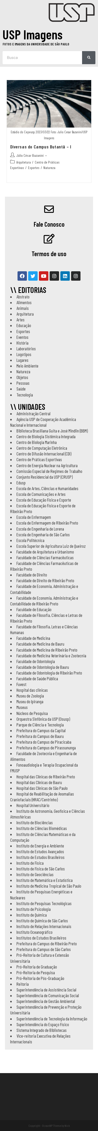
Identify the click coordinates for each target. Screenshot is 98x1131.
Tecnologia (24, 394)
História (22, 342)
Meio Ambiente (27, 365)
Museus (22, 707)
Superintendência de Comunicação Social (47, 995)
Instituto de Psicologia (33, 909)
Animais (22, 308)
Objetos (22, 377)
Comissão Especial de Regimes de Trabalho (49, 471)
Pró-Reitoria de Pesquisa (35, 972)
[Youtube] (43, 276)
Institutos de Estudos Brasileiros (41, 937)
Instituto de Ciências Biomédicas (41, 828)
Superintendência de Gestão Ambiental (45, 1001)
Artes (20, 319)
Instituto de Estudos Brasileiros (40, 857)
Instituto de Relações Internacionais (43, 926)
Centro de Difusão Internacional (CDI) (43, 453)
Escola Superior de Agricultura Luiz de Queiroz (51, 546)
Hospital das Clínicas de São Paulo (42, 788)
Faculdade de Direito (31, 574)
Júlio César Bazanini (30, 155)
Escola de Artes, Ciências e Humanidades (47, 488)
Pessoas (23, 383)
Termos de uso (49, 253)
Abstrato (23, 296)
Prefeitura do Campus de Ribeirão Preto (46, 943)
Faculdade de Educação (33, 609)
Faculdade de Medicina (33, 638)
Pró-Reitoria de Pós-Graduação (40, 978)
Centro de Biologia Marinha (36, 442)
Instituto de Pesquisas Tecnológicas (44, 903)
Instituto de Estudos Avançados (40, 851)
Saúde (21, 388)
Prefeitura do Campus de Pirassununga (46, 747)
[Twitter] (33, 276)
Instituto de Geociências (35, 874)
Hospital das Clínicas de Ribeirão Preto (45, 776)
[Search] (88, 57)
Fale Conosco (49, 224)
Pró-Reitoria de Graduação (36, 966)
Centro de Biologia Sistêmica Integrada (46, 436)
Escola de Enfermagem (33, 517)
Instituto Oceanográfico (34, 932)
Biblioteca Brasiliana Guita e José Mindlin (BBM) (52, 430)
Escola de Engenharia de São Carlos (43, 534)
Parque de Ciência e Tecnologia (40, 724)
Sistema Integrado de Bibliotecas (41, 1030)
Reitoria (22, 983)
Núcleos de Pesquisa (32, 713)
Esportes (33, 167)
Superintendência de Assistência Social (46, 989)
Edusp (21, 482)
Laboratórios (26, 348)
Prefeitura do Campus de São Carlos (43, 949)
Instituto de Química (31, 914)
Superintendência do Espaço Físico (42, 1024)
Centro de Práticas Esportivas (39, 459)
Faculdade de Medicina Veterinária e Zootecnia (51, 655)
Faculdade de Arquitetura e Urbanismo (45, 551)
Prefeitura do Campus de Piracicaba (43, 741)
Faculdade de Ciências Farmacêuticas (45, 557)
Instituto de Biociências (34, 822)
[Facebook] (22, 276)
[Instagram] (54, 276)
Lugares (22, 360)
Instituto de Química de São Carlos (42, 920)
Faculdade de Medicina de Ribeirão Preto (46, 649)
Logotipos (23, 354)
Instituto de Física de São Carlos (40, 868)
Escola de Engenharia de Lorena (40, 528)
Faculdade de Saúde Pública (37, 678)
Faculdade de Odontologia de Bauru (42, 667)
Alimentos (24, 302)
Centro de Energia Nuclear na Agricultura (47, 465)
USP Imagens (32, 34)
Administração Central (33, 413)
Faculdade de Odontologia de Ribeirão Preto (49, 672)
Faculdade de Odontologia (35, 661)
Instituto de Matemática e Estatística (44, 880)
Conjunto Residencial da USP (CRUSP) (44, 476)
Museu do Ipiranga (29, 701)
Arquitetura (23, 162)
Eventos (22, 337)
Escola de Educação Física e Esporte (43, 499)
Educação (23, 325)
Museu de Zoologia (30, 695)
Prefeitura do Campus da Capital (41, 730)
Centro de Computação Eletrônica (41, 447)
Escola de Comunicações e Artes (41, 494)
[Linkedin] (65, 276)
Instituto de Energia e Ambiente (40, 845)
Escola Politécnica (30, 540)
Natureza (49, 167)
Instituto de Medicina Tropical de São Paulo (48, 885)
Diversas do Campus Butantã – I (40, 146)
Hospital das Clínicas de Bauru (39, 782)
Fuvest (21, 684)
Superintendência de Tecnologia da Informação (51, 1018)
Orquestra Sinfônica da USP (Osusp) (43, 718)
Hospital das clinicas (32, 690)
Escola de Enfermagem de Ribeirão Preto (47, 522)
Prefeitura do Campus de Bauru (40, 736)
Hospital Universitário (32, 805)
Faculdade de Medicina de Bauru (40, 643)
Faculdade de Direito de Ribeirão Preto (45, 580)
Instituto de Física (30, 862)
